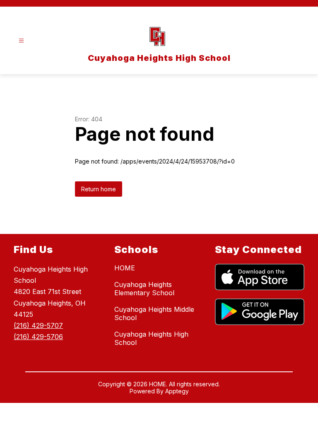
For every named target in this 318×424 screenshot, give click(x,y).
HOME (124, 268)
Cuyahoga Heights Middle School (154, 313)
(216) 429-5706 (38, 336)
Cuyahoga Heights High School (151, 338)
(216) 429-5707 (38, 325)
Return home (98, 189)
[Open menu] (21, 41)
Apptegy (177, 391)
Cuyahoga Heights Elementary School (144, 288)
